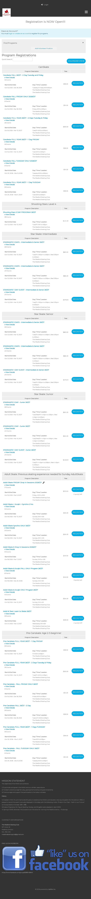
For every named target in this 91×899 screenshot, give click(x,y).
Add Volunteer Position (44, 48)
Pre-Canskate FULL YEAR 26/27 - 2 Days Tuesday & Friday (27, 664)
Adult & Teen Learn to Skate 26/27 (17, 612)
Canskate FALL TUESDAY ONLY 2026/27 (20, 162)
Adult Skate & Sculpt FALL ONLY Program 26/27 (23, 569)
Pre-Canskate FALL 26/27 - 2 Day (17, 707)
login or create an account (19, 33)
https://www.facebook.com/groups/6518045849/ (17, 872)
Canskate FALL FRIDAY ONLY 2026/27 (19, 98)
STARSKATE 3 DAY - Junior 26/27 (16, 403)
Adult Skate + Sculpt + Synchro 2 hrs (18, 505)
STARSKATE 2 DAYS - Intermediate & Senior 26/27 (23, 267)
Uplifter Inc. (52, 889)
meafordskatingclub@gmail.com (13, 834)
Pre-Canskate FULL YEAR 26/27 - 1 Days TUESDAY (24, 728)
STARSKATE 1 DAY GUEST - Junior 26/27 (19, 451)
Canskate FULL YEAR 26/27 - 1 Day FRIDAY (21, 140)
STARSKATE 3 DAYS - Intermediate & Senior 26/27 (23, 243)
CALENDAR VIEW (76, 61)
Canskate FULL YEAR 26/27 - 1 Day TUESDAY (22, 183)
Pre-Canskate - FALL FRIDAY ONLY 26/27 (20, 685)
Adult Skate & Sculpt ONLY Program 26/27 (20, 591)
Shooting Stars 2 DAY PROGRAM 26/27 (19, 213)
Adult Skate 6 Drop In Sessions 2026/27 (19, 548)
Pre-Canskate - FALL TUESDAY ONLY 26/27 (21, 749)
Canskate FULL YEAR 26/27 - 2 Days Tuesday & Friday (25, 119)
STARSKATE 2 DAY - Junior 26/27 (16, 427)
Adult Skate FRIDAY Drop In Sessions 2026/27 (22, 483)
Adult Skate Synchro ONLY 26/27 (16, 527)
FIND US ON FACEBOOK (10, 843)
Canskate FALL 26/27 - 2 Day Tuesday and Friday (23, 76)
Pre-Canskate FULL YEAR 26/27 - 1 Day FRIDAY (23, 642)
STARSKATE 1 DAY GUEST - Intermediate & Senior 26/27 (26, 291)
